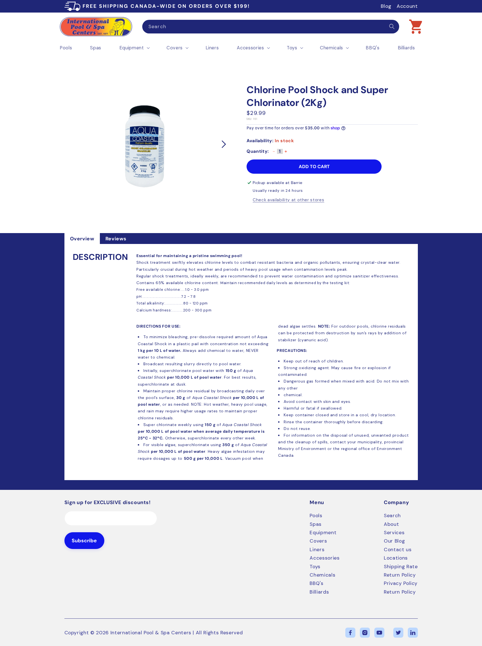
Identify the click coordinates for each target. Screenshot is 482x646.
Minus (273, 153)
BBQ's (316, 583)
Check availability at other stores (288, 200)
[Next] (224, 144)
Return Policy (400, 575)
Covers (318, 541)
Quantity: (258, 151)
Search (392, 515)
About (391, 524)
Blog (386, 6)
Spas (316, 524)
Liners (317, 549)
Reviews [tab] (115, 239)
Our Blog (394, 541)
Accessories (324, 558)
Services (394, 532)
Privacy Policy (401, 583)
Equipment (323, 532)
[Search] (392, 26)
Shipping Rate (401, 566)
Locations (396, 558)
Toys (315, 566)
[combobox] (270, 27)
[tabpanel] (241, 362)
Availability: (260, 141)
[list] (145, 144)
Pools (316, 515)
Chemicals (322, 575)
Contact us (398, 549)
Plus (285, 153)
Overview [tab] (82, 239)
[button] (415, 26)
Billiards (319, 592)
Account (407, 6)
